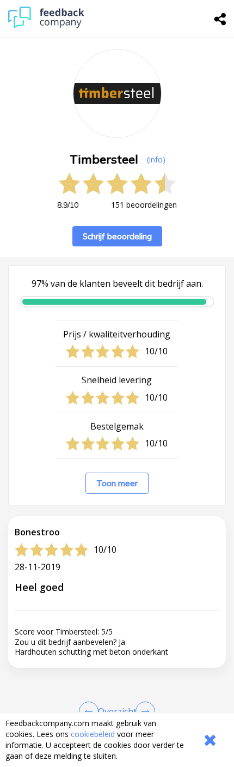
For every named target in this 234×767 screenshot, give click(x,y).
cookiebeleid (93, 734)
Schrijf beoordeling (117, 236)
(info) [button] (156, 159)
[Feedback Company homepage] (46, 25)
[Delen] (220, 19)
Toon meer (117, 483)
